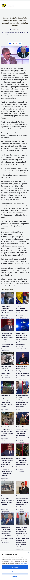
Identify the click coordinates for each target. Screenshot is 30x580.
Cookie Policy (24, 563)
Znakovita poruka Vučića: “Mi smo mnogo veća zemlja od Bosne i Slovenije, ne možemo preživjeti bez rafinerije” (7, 339)
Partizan (26, 32)
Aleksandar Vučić (9, 32)
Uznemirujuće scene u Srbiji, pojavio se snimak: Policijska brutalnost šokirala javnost (7, 431)
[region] (15, 565)
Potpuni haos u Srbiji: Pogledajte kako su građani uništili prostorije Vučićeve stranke (22, 462)
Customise (15, 572)
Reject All (15, 576)
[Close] (28, 553)
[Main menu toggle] (26, 5)
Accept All (15, 567)
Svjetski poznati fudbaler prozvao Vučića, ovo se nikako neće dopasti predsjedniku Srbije (22, 371)
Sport (14, 12)
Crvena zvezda (19, 32)
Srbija (6, 34)
